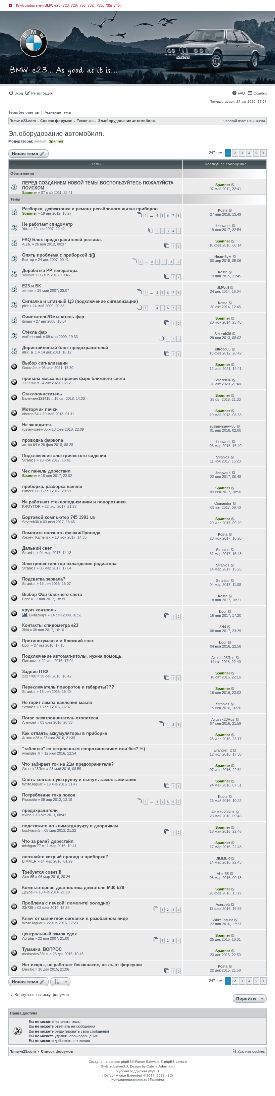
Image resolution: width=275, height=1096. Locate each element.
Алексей (29, 722)
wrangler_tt (31, 753)
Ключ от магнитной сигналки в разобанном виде (75, 918)
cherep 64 (30, 414)
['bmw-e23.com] (38, 31)
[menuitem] (15, 93)
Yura (26, 229)
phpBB (126, 1061)
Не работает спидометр (47, 224)
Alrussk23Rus (222, 658)
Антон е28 (30, 738)
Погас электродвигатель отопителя (60, 717)
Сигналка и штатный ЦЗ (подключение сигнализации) (80, 301)
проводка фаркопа (42, 440)
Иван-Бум (222, 257)
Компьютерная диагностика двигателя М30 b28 (73, 887)
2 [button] (235, 152)
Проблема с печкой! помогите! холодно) (66, 903)
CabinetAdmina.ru (160, 1066)
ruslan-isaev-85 (35, 429)
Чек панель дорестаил (46, 471)
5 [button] (256, 152)
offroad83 (222, 349)
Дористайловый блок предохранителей (65, 347)
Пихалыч (30, 661)
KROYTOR (31, 506)
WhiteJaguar (32, 784)
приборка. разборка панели (52, 486)
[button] (263, 153)
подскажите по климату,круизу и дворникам (70, 825)
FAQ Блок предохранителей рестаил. (62, 239)
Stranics (29, 460)
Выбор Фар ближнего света (52, 594)
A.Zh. (26, 244)
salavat (40, 141)
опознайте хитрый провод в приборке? (65, 856)
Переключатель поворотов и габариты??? (68, 687)
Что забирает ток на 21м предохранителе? (68, 764)
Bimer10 (29, 491)
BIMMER (29, 861)
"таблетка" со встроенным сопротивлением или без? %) (83, 748)
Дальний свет (37, 548)
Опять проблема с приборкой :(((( (58, 255)
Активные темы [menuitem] (58, 112)
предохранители (40, 810)
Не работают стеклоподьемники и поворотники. (74, 501)
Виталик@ (38, 615)
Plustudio (29, 800)
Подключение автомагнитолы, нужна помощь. (72, 656)
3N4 (25, 630)
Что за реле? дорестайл (47, 841)
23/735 (27, 908)
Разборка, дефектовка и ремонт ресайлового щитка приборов (90, 208)
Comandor (222, 503)
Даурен (28, 892)
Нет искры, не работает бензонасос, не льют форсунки (82, 964)
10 (163, 262)
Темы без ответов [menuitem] (23, 112)
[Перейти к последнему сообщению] (233, 185)
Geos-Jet (30, 368)
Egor (26, 599)
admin (27, 290)
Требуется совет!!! (41, 872)
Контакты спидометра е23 (50, 625)
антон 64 (29, 445)
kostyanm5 (31, 830)
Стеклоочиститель (42, 393)
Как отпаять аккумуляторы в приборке (64, 733)
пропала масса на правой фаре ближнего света (73, 378)
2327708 (29, 383)
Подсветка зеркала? (43, 579)
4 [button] (249, 152)
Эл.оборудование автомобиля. (56, 133)
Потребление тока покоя (48, 795)
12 (177, 262)
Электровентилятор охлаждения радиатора (69, 563)
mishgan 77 (31, 846)
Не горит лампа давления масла (57, 702)
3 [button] (242, 152)
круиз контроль (39, 609)
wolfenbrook (32, 337)
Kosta (222, 210)
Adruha (28, 938)
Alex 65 (28, 877)
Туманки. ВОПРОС (42, 949)
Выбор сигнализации (45, 363)
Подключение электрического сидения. (65, 455)
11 (170, 262)
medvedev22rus (35, 954)
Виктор (28, 260)
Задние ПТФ (35, 671)
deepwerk (223, 226)
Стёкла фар (34, 332)
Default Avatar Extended (123, 1075)
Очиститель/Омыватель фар (53, 316)
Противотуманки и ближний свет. (58, 640)
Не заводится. (37, 424)
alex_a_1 (29, 352)
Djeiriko (28, 969)
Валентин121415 (36, 398)
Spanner (56, 141)
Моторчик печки (40, 409)
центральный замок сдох (49, 933)
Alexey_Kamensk (36, 537)
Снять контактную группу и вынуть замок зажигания (79, 779)
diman (27, 321)
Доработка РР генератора (49, 270)
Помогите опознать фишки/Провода (61, 532)
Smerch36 (222, 334)
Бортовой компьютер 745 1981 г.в (58, 517)
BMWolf (223, 287)
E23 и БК (31, 285)
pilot (25, 306)
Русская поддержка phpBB (137, 1071)
